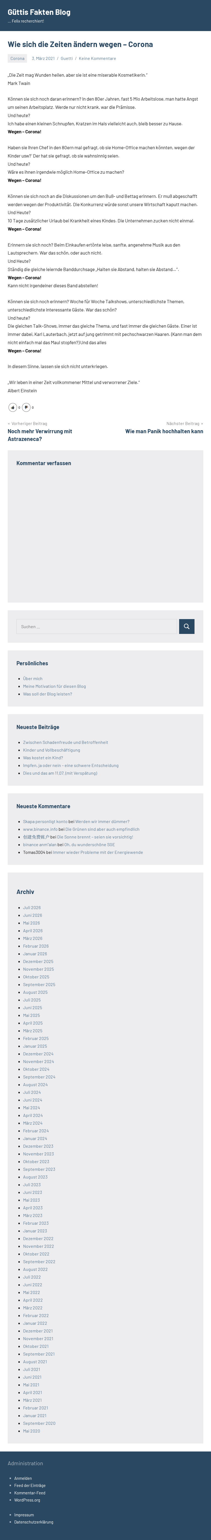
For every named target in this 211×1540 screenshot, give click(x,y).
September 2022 (39, 1261)
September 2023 (39, 1169)
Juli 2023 (32, 1184)
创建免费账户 (36, 836)
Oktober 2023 (36, 1161)
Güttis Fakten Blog (39, 11)
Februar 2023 (36, 1223)
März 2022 (33, 1307)
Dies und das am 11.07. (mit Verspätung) (60, 772)
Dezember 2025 (38, 961)
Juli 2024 (32, 1092)
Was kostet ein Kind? (43, 757)
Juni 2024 (32, 1099)
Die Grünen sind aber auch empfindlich (102, 829)
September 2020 (39, 1423)
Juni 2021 (32, 1376)
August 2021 (35, 1361)
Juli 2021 (31, 1369)
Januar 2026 (35, 953)
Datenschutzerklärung (33, 1521)
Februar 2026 (36, 945)
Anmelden (23, 1478)
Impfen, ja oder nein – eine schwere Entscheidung (71, 765)
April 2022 (33, 1299)
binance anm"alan (40, 844)
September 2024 (39, 1076)
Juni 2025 (32, 1007)
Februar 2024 (36, 1130)
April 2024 (33, 1115)
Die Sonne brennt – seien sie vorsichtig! (95, 836)
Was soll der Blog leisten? (47, 693)
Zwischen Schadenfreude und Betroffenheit (65, 742)
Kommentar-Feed (29, 1492)
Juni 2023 (32, 1192)
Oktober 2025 (36, 976)
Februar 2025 (36, 1038)
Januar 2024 (35, 1138)
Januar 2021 (34, 1415)
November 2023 (38, 1153)
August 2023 (35, 1176)
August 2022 (35, 1269)
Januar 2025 (35, 1045)
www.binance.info (40, 829)
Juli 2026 (32, 907)
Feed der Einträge (30, 1485)
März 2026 (32, 938)
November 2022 (38, 1246)
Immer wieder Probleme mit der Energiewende (98, 852)
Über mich (33, 678)
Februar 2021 (35, 1407)
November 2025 (38, 969)
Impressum (24, 1514)
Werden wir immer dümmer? (102, 821)
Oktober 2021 (36, 1346)
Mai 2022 (31, 1292)
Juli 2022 (32, 1276)
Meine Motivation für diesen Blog (54, 686)
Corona (17, 58)
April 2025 (33, 1022)
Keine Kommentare (97, 58)
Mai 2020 (31, 1430)
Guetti (67, 58)
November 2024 (38, 1061)
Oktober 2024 (36, 1069)
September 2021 (39, 1353)
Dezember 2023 (38, 1146)
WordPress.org (27, 1499)
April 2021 (32, 1392)
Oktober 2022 (36, 1253)
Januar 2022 (35, 1323)
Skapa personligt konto (45, 821)
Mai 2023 (31, 1199)
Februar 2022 (36, 1315)
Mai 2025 (31, 1015)
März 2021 (32, 1400)
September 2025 (39, 984)
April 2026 (33, 930)
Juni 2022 (32, 1284)
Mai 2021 (31, 1384)
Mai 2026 (31, 922)
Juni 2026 (32, 915)
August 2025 (35, 992)
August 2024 (35, 1084)
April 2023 (33, 1207)
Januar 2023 (35, 1230)
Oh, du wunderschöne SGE (89, 844)
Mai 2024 (31, 1107)
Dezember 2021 (38, 1330)
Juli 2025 (32, 999)
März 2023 (32, 1215)
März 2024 (33, 1122)
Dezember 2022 (38, 1238)
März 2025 (32, 1030)
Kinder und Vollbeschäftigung (51, 749)
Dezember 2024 (38, 1053)
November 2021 (38, 1338)
